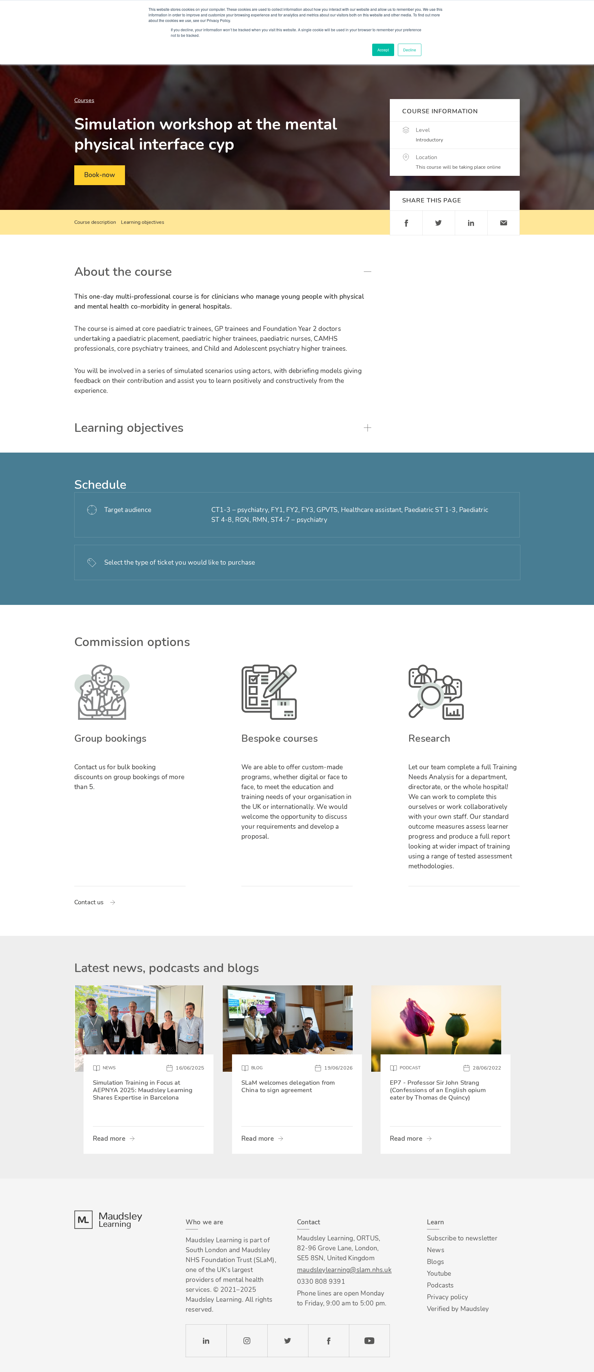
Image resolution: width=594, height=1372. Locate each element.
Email (503, 223)
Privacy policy (447, 1297)
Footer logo (108, 1219)
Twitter (438, 223)
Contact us (89, 902)
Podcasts (440, 1285)
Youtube (439, 1273)
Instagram (246, 1340)
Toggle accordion (367, 272)
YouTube (369, 1340)
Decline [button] (409, 49)
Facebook (406, 223)
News (435, 1250)
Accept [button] (383, 49)
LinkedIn (206, 1340)
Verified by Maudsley (458, 1309)
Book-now (99, 175)
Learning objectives (142, 222)
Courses (84, 100)
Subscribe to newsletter (462, 1238)
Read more (109, 1138)
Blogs (435, 1261)
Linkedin (471, 223)
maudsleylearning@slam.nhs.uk (343, 1270)
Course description (95, 222)
